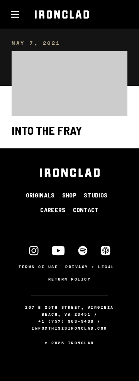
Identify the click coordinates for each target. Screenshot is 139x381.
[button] (14, 14)
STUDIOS (95, 195)
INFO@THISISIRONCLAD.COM (69, 328)
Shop (69, 195)
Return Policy (69, 279)
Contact (86, 209)
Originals (40, 195)
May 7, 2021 (36, 43)
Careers (52, 209)
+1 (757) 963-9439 (66, 321)
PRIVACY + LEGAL (90, 266)
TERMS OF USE (38, 266)
